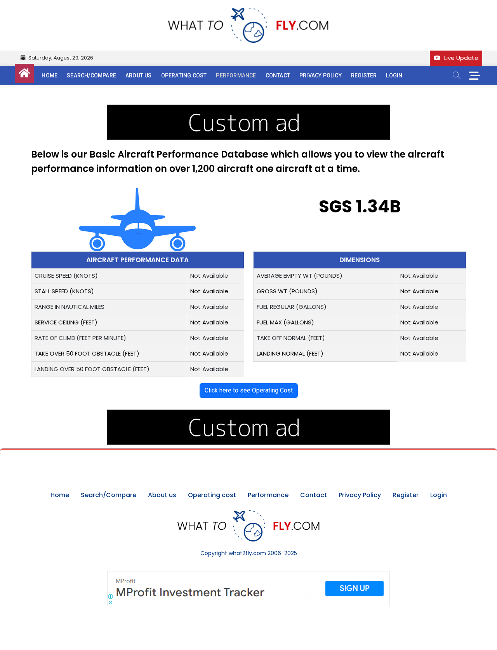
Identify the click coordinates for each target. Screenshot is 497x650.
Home (49, 75)
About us (138, 75)
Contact (278, 75)
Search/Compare (91, 75)
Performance (236, 75)
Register (364, 75)
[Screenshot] (248, 575)
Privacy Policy (320, 75)
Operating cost (184, 75)
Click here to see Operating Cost (249, 390)
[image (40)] (248, 109)
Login (394, 75)
